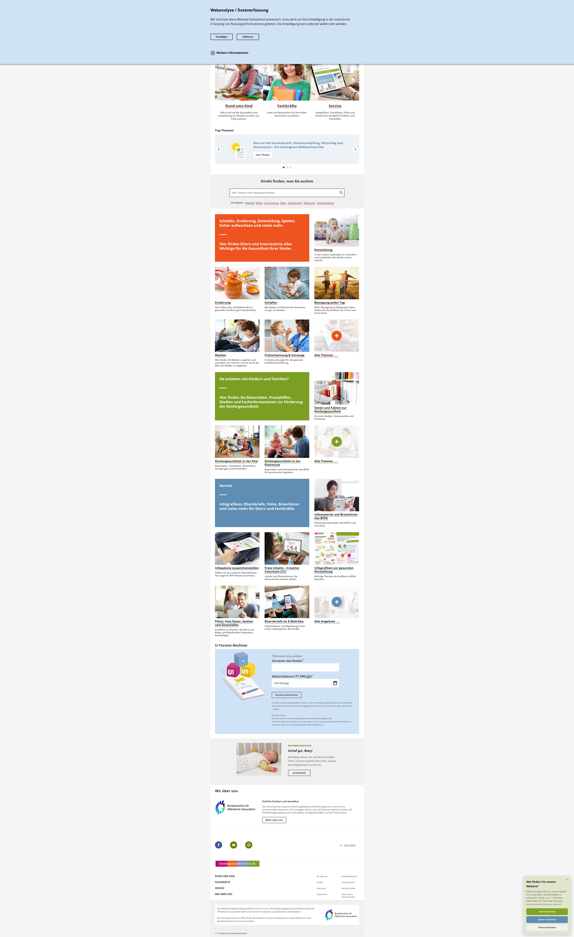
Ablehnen (247, 36)
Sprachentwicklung (325, 203)
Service (219, 888)
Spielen (283, 203)
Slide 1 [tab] (284, 167)
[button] (218, 149)
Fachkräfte (222, 882)
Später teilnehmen (547, 919)
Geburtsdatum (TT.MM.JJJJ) (293, 676)
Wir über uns (223, 894)
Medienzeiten (310, 203)
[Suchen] (341, 192)
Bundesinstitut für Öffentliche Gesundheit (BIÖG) (233, 933)
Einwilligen (222, 36)
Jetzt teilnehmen (547, 911)
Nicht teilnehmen (547, 927)
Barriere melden (348, 888)
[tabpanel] (287, 149)
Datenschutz (322, 894)
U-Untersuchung (271, 203)
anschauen (299, 772)
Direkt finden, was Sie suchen (287, 181)
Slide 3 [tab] (290, 167)
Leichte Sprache (348, 882)
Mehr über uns (274, 820)
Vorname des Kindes (288, 660)
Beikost (259, 203)
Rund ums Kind (225, 876)
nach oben (350, 845)
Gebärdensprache (349, 876)
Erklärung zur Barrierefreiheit (348, 895)
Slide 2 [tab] (287, 167)
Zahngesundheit (295, 203)
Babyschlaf (250, 203)
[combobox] (287, 192)
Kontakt (320, 882)
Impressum (321, 888)
